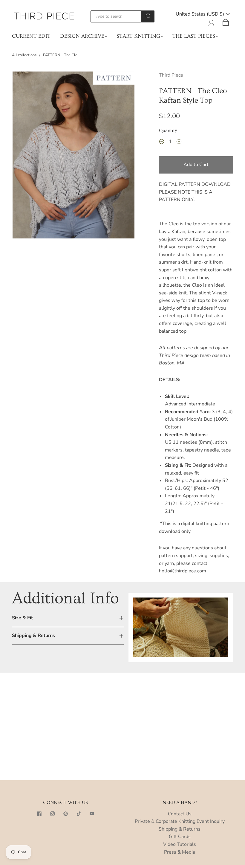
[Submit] (147, 15)
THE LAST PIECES (193, 36)
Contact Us (180, 814)
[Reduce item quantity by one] (161, 142)
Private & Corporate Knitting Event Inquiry (180, 821)
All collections (24, 55)
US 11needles (181, 442)
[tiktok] (78, 813)
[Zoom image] (73, 156)
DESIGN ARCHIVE (82, 36)
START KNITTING (138, 36)
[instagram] (52, 813)
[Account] (211, 21)
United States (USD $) (200, 14)
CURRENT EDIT (31, 36)
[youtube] (91, 813)
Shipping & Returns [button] (33, 635)
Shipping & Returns (179, 829)
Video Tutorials (179, 844)
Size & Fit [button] (22, 618)
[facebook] (39, 813)
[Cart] (225, 21)
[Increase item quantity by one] (179, 142)
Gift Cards (180, 836)
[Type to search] (116, 16)
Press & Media (179, 852)
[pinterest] (65, 813)
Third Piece (171, 75)
